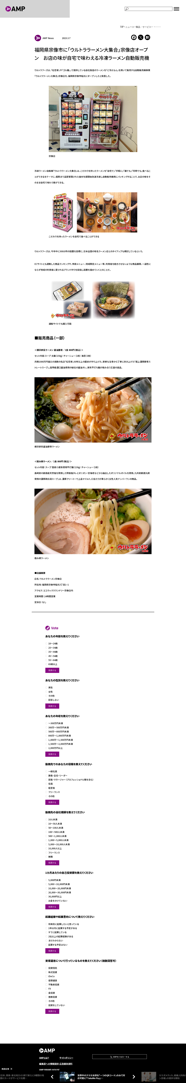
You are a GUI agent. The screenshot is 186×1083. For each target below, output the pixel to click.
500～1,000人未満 (57, 836)
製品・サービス (143, 26)
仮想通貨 (52, 980)
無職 (50, 856)
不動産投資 (53, 984)
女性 (50, 691)
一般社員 (52, 771)
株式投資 (52, 972)
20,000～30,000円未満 (59, 892)
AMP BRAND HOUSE (49, 1069)
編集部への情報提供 (49, 1063)
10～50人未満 (55, 823)
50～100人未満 (55, 827)
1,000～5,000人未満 (58, 840)
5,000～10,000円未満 (59, 884)
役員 (50, 783)
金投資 (51, 992)
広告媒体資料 (65, 1063)
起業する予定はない (57, 944)
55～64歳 (53, 660)
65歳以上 (52, 664)
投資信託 (52, 968)
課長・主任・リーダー (57, 775)
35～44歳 (53, 651)
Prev (53, 1077)
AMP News (48, 38)
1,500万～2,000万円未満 (60, 743)
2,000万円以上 (55, 748)
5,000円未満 (54, 880)
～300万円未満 (55, 723)
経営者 (51, 787)
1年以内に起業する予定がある (62, 928)
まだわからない (55, 940)
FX (49, 988)
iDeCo (51, 976)
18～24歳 (53, 643)
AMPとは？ (44, 1057)
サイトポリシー (66, 1057)
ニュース (129, 26)
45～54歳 (53, 656)
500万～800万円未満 (58, 731)
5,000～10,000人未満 (59, 844)
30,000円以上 (55, 896)
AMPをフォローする (121, 1056)
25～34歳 (53, 647)
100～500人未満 (56, 832)
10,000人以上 (55, 848)
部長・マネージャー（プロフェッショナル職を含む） (71, 779)
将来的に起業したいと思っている (63, 924)
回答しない (53, 699)
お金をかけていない (57, 900)
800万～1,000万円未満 (59, 735)
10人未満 (52, 819)
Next (133, 1077)
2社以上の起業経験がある (60, 936)
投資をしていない (56, 1005)
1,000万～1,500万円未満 (60, 739)
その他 (51, 695)
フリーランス (54, 792)
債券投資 (52, 996)
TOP (122, 26)
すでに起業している (57, 932)
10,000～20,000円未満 (59, 888)
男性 (50, 687)
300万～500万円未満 (58, 727)
